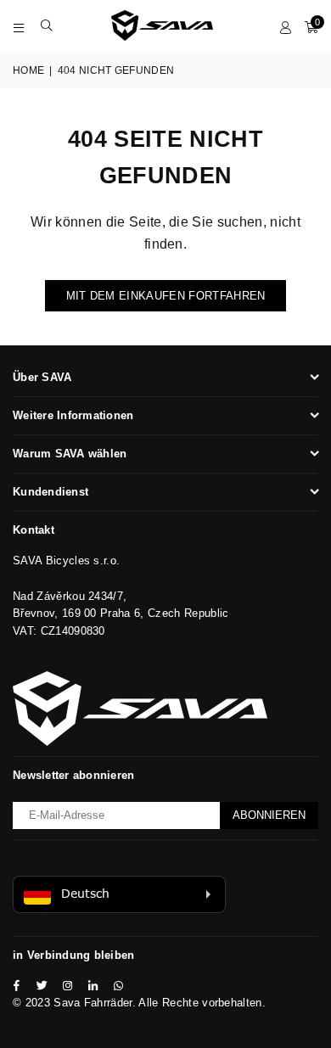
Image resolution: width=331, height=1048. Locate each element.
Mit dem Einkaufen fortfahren (166, 295)
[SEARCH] (47, 25)
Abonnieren (269, 815)
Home (28, 70)
